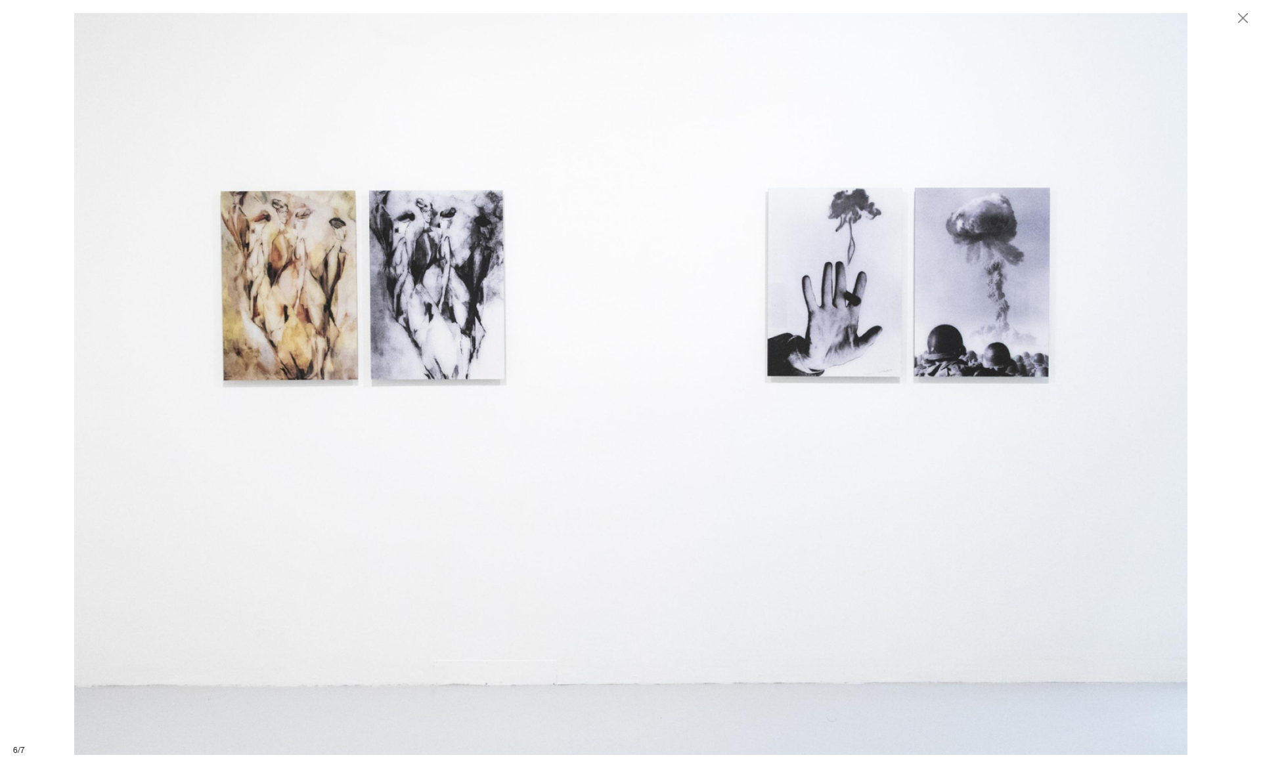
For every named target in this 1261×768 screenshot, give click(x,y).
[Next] (945, 384)
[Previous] (315, 384)
